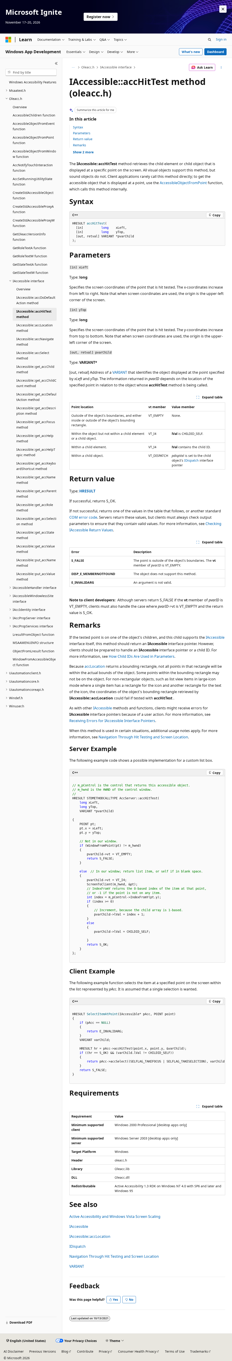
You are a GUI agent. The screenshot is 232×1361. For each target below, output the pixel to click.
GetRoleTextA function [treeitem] (29, 248)
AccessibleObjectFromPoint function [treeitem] (33, 140)
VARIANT (119, 372)
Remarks (79, 145)
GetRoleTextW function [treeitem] (30, 256)
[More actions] (221, 67)
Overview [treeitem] (20, 107)
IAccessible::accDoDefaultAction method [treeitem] (35, 300)
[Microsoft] (8, 40)
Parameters (81, 133)
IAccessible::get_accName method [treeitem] (36, 480)
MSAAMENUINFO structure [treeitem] (33, 643)
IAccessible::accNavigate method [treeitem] (35, 342)
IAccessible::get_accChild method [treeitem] (35, 369)
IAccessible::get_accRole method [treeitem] (34, 508)
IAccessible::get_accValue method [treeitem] (35, 549)
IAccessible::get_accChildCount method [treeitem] (36, 383)
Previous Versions (42, 1351)
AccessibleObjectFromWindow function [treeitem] (34, 154)
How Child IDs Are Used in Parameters (141, 656)
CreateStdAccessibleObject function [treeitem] (33, 195)
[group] (147, 1044)
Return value (82, 139)
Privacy (104, 1351)
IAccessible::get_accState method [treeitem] (35, 535)
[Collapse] (56, 63)
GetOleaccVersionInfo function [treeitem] (29, 237)
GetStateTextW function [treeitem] (30, 272)
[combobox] (31, 72)
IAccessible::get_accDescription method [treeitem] (36, 411)
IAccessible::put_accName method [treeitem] (36, 563)
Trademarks (199, 1351)
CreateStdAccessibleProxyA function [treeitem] (33, 209)
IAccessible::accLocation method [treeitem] (34, 328)
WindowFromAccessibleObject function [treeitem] (34, 662)
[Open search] (209, 40)
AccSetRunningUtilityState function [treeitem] (32, 182)
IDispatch (191, 460)
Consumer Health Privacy (137, 1351)
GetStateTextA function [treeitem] (30, 264)
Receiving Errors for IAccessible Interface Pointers (112, 720)
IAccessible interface (116, 67)
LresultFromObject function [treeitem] (33, 634)
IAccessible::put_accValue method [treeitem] (35, 577)
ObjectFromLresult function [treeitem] (33, 651)
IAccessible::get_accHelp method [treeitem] (34, 438)
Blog (64, 1351)
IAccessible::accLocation (89, 1236)
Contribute (85, 1351)
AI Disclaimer (14, 1351)
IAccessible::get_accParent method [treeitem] (36, 494)
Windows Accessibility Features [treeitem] (32, 82)
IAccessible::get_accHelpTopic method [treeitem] (35, 452)
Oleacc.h (87, 67)
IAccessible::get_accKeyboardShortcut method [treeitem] (36, 466)
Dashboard (215, 52)
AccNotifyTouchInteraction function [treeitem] (33, 168)
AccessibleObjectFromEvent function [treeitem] (34, 126)
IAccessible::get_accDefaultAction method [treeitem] (36, 397)
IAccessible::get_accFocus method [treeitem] (35, 425)
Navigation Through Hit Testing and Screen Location (143, 737)
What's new (191, 52)
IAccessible (215, 637)
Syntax (78, 127)
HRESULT (87, 491)
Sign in (221, 39)
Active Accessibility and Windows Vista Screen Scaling (114, 1216)
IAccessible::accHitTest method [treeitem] (33, 314)
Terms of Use (175, 1351)
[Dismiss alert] (223, 9)
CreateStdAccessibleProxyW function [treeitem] (34, 223)
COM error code (83, 517)
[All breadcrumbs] (73, 67)
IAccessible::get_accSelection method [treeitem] (36, 521)
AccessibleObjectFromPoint (183, 182)
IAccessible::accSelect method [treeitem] (32, 356)
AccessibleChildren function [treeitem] (34, 115)
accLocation (95, 666)
